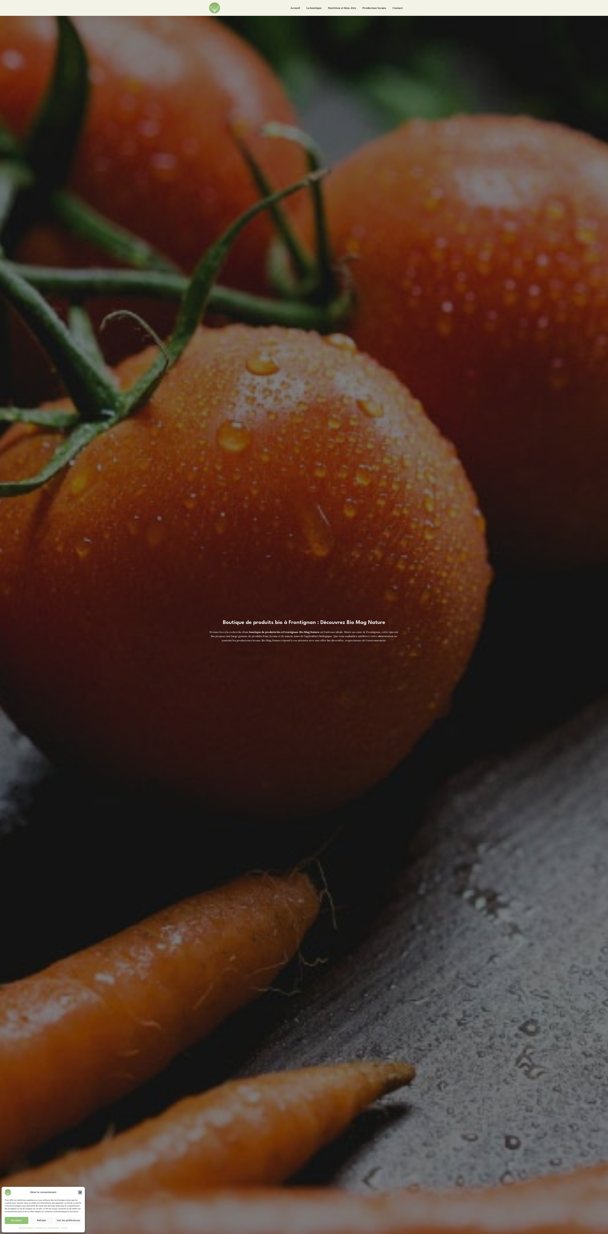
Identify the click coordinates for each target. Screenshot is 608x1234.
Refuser (41, 1220)
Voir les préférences (68, 1220)
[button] (80, 1192)
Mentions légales (26, 1228)
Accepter (16, 1220)
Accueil (295, 7)
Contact (64, 1228)
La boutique (314, 7)
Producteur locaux (374, 7)
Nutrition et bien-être (342, 7)
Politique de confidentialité (47, 1228)
